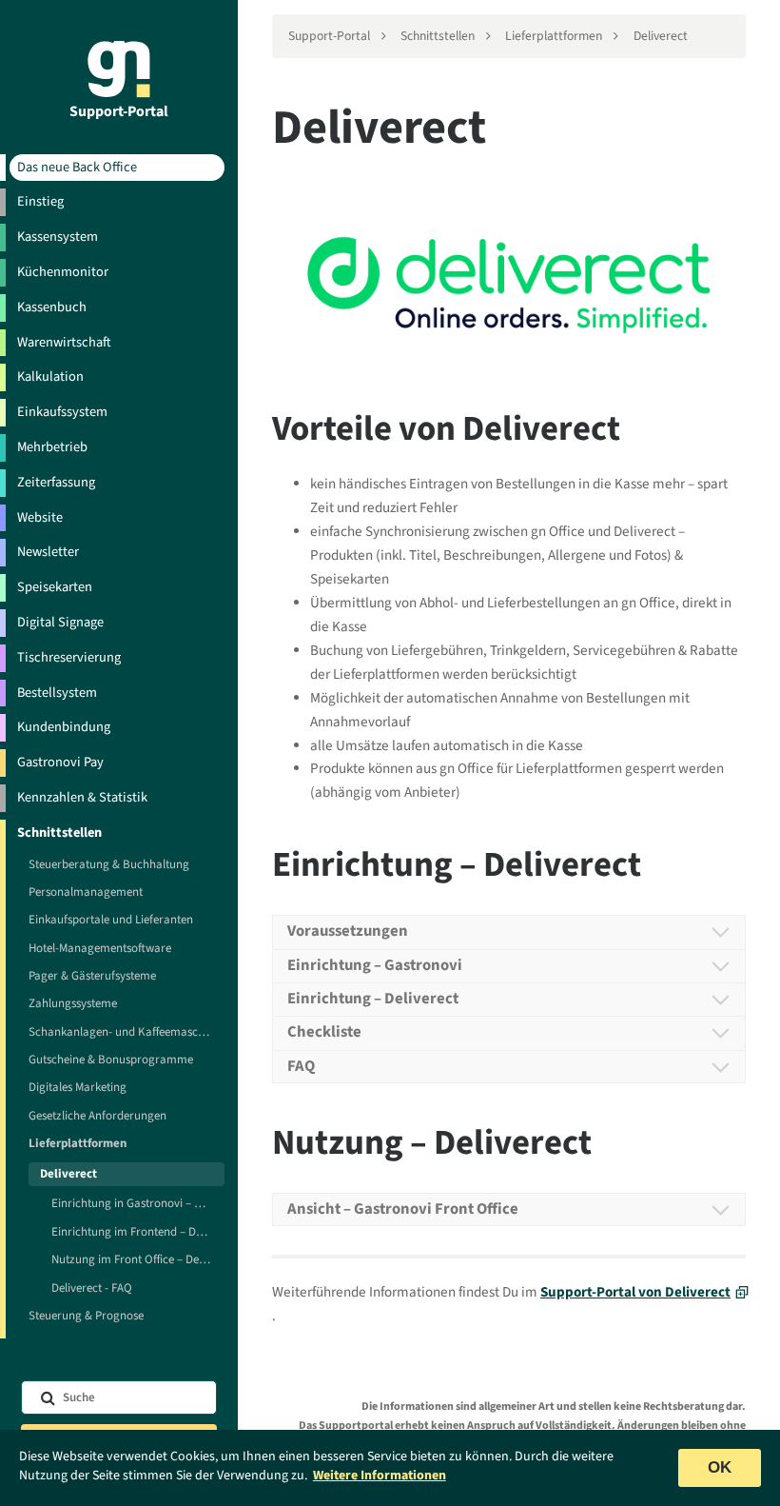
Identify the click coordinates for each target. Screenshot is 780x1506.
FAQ (301, 1066)
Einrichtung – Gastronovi (374, 965)
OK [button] (719, 1467)
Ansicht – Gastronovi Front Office (402, 1209)
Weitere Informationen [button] (379, 1475)
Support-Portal (118, 110)
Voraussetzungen (347, 931)
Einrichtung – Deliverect (372, 998)
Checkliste (324, 1032)
